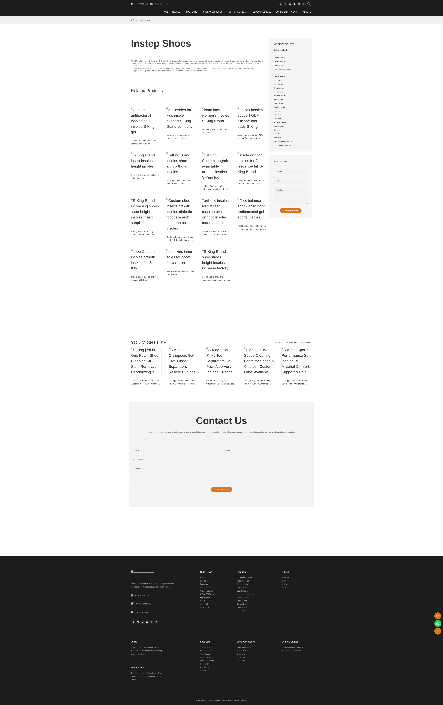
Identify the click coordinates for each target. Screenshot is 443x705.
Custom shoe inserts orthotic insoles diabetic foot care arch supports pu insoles (180, 239)
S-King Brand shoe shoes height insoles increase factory (216, 278)
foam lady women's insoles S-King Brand (215, 131)
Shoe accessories (290, 342)
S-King (134, 20)
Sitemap (243, 700)
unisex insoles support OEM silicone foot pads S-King (250, 136)
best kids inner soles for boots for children (180, 273)
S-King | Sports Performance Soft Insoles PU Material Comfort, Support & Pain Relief (295, 382)
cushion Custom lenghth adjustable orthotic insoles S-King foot (215, 188)
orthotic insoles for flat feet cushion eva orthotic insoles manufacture (214, 233)
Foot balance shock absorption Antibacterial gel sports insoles (252, 227)
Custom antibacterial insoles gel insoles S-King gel (144, 142)
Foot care (278, 342)
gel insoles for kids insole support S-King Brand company (178, 137)
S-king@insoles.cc (143, 612)
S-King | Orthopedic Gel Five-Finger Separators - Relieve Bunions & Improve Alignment (182, 382)
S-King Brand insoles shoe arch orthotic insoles (178, 182)
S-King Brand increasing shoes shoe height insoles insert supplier (143, 233)
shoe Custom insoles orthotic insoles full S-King (144, 278)
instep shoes (145, 20)
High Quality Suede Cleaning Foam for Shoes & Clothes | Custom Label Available (257, 382)
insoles (166, 61)
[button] (313, 12)
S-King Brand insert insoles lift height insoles (145, 176)
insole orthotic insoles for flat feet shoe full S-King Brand (251, 182)
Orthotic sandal (305, 342)
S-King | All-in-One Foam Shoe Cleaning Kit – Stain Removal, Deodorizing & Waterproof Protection (145, 382)
